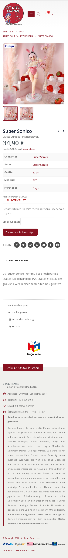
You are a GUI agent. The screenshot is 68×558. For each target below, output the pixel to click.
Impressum (8, 550)
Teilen (7, 245)
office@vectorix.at (24, 405)
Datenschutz (22, 550)
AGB (33, 550)
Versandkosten (29, 149)
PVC (35, 180)
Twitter (23, 245)
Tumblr (50, 245)
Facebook (17, 245)
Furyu (36, 188)
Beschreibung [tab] (18, 260)
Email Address (11, 222)
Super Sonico (40, 157)
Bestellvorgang (19, 305)
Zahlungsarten (20, 312)
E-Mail (44, 245)
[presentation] (5, 74)
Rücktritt (16, 326)
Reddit (57, 245)
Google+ (30, 245)
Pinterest (37, 245)
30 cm (36, 172)
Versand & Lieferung (22, 319)
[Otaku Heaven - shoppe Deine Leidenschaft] (13, 14)
